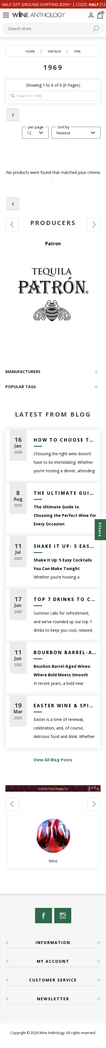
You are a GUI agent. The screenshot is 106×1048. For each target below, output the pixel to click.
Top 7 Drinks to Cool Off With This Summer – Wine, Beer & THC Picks (65, 599)
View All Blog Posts (53, 759)
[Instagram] (62, 915)
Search (96, 28)
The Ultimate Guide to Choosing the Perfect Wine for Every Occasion (65, 493)
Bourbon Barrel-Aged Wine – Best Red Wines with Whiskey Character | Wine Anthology (65, 652)
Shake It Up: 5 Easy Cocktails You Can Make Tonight (65, 546)
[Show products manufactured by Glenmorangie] (58, 294)
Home (30, 51)
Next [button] (94, 224)
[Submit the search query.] (13, 96)
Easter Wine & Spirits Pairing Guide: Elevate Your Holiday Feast (65, 705)
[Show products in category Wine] (53, 836)
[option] (53, 841)
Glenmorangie (58, 243)
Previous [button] (12, 224)
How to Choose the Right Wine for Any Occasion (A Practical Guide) (65, 440)
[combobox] (53, 28)
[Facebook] (43, 915)
